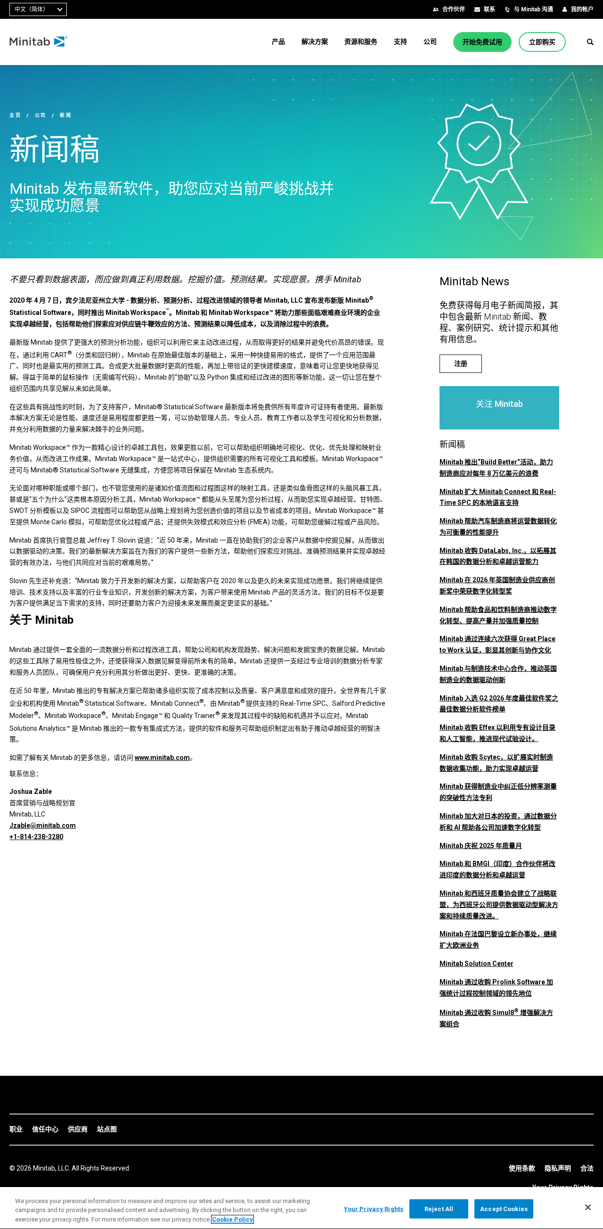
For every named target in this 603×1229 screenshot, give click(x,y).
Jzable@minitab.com (42, 825)
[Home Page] (38, 42)
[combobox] (38, 9)
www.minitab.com (162, 757)
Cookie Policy (232, 1219)
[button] (590, 42)
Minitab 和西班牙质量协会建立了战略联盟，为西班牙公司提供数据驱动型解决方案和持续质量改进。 (499, 905)
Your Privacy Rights (373, 1208)
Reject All (438, 1208)
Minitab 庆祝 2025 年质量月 (481, 846)
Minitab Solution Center (476, 963)
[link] (16, 1129)
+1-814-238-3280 (36, 837)
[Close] (588, 1207)
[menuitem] (278, 41)
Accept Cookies (504, 1208)
